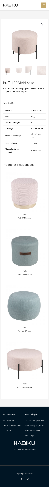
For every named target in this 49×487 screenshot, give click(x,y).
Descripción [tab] (8, 103)
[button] (41, 24)
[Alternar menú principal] (43, 5)
